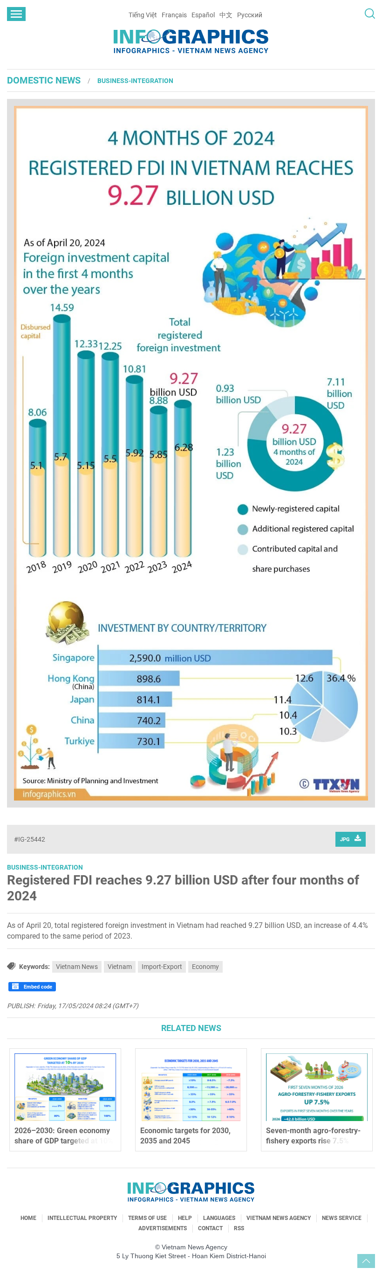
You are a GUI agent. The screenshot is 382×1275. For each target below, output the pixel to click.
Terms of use (147, 1218)
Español (203, 15)
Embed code (37, 987)
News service (342, 1218)
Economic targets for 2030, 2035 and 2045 (185, 1135)
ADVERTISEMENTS (162, 1228)
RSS (239, 1228)
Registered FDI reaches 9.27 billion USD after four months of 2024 (183, 888)
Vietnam (120, 966)
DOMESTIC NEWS (44, 80)
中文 (225, 15)
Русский (249, 15)
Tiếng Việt (143, 15)
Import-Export (162, 966)
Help (185, 1218)
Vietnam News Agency (278, 1218)
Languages (219, 1218)
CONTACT (210, 1228)
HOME (28, 1218)
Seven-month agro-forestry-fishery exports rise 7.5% (313, 1135)
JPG (345, 839)
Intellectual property (82, 1218)
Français (174, 15)
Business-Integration (135, 80)
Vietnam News (77, 966)
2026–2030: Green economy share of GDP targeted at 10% (63, 1135)
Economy (205, 966)
